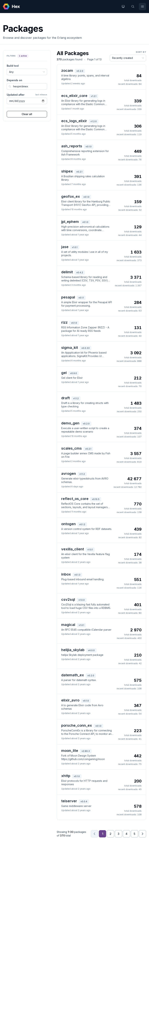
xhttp (65, 776)
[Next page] (142, 833)
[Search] (132, 6)
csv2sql (68, 599)
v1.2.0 (93, 121)
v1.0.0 (81, 600)
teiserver (69, 801)
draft (65, 398)
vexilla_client (72, 549)
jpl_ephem (70, 221)
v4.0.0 (91, 650)
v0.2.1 (79, 171)
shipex (67, 171)
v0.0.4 (83, 801)
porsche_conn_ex (76, 725)
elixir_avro (70, 700)
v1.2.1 (93, 96)
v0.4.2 (79, 272)
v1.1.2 (76, 398)
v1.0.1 (74, 247)
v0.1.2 (82, 524)
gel (64, 373)
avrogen (68, 473)
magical (68, 624)
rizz (64, 322)
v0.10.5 (95, 499)
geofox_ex (70, 196)
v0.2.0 (79, 71)
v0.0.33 (85, 348)
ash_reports (71, 146)
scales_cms (71, 448)
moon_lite (69, 750)
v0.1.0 (89, 146)
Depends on (14, 80)
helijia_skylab (72, 650)
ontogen (68, 524)
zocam (67, 70)
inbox (66, 574)
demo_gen (70, 423)
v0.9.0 (73, 373)
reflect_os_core (74, 499)
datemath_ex (72, 675)
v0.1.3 (77, 574)
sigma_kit (69, 347)
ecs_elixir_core (74, 96)
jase (65, 247)
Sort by (141, 52)
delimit (67, 272)
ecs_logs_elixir (74, 121)
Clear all (27, 114)
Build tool (13, 65)
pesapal (68, 297)
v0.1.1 (81, 297)
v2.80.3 (86, 751)
